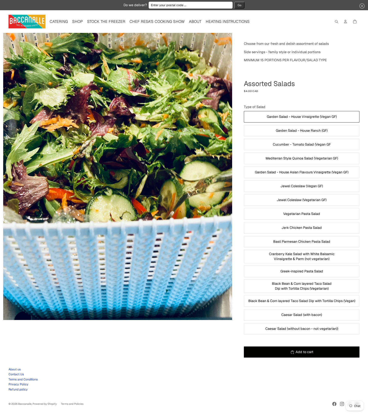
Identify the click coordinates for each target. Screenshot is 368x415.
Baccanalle (25, 404)
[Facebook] (334, 403)
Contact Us (16, 374)
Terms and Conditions (23, 379)
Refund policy (18, 389)
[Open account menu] (345, 21)
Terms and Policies (72, 404)
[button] (361, 6)
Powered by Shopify (45, 404)
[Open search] (336, 21)
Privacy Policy (18, 384)
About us (15, 369)
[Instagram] (342, 403)
